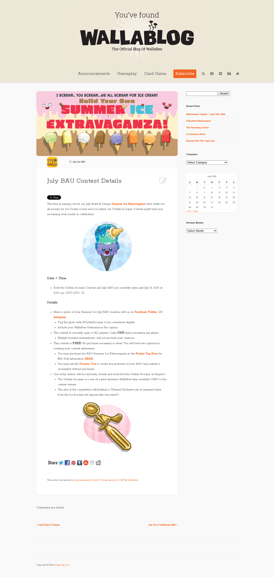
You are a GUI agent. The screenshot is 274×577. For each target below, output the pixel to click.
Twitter (152, 312)
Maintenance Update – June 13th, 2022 (205, 114)
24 (212, 202)
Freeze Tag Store (147, 353)
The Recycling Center (197, 127)
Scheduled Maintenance (198, 120)
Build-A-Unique (100, 480)
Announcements (94, 73)
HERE (88, 358)
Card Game (155, 73)
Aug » (196, 211)
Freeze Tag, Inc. (61, 565)
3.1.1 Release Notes (196, 134)
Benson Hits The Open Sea (200, 140)
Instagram (60, 317)
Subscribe (185, 73)
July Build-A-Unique (49, 524)
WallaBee (133, 480)
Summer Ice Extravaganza (129, 204)
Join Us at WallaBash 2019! (162, 524)
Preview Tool (87, 364)
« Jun (188, 211)
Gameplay (127, 73)
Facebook (140, 312)
